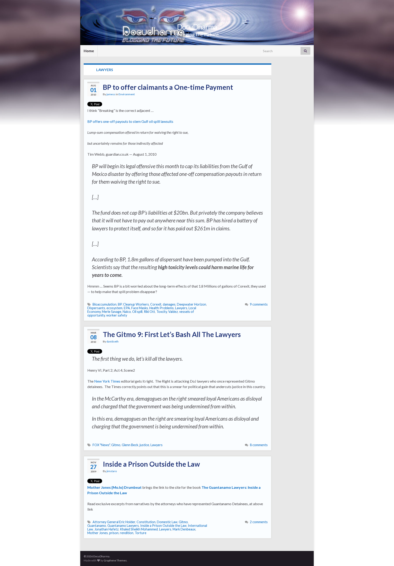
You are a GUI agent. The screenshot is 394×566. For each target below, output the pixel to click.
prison (114, 533)
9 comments (259, 304)
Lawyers (181, 308)
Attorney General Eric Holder (114, 522)
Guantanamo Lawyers (123, 525)
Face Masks (139, 308)
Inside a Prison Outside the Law (151, 464)
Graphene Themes (115, 560)
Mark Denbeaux (184, 529)
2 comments (259, 522)
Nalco (127, 312)
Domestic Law (167, 522)
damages (169, 304)
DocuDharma (197, 26)
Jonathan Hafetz (106, 529)
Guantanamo (96, 525)
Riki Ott (149, 312)
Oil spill (137, 312)
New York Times (107, 381)
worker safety (116, 315)
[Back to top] (383, 555)
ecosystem (114, 308)
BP (120, 304)
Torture (140, 533)
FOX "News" (101, 445)
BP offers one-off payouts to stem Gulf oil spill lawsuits (130, 121)
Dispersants (96, 308)
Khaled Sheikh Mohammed (139, 529)
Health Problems (161, 308)
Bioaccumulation (105, 304)
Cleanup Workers (136, 304)
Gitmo (115, 445)
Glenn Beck (130, 445)
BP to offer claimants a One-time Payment (168, 87)
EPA (127, 308)
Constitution (146, 522)
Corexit (155, 304)
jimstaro (111, 471)
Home (89, 51)
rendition (126, 533)
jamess (110, 94)
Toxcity (161, 312)
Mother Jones (97, 533)
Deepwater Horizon (191, 304)
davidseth (112, 341)
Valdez (173, 312)
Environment (127, 94)
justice (144, 445)
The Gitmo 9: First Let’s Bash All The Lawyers (172, 334)
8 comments (259, 445)
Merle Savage (111, 312)
